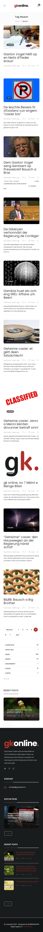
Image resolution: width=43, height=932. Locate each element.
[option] (21, 709)
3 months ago (12, 821)
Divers (9, 98)
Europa (21, 668)
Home (17, 21)
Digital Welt (21, 650)
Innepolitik (10, 44)
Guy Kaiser (7, 66)
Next (17, 635)
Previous (9, 630)
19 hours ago (11, 716)
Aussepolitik (21, 645)
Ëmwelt (21, 659)
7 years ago (15, 66)
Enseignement (21, 664)
